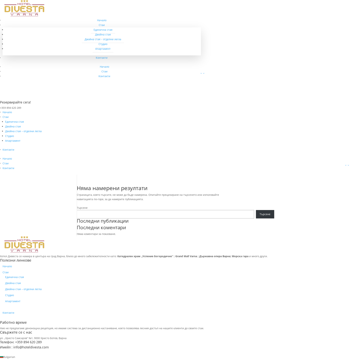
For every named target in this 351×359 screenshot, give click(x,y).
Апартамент (103, 48)
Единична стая (103, 29)
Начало (101, 20)
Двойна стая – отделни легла (103, 39)
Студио (103, 44)
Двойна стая (103, 34)
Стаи (102, 25)
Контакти (101, 57)
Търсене (82, 207)
